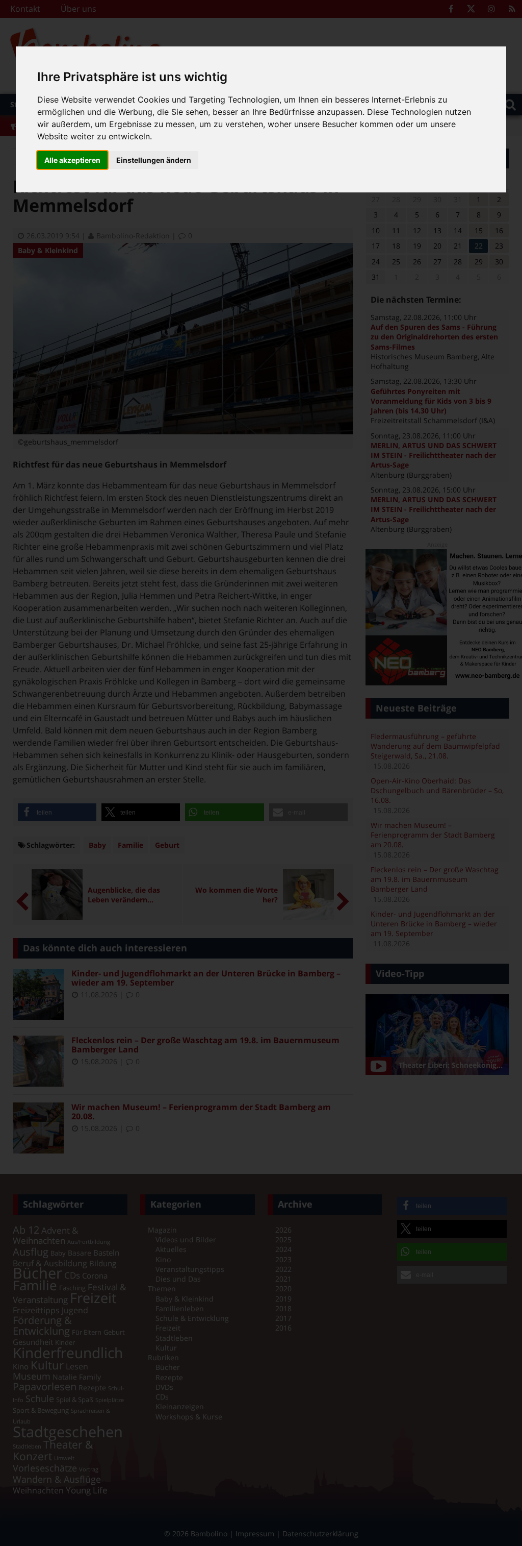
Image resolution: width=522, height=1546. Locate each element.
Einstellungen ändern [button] (153, 160)
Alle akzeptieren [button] (72, 160)
